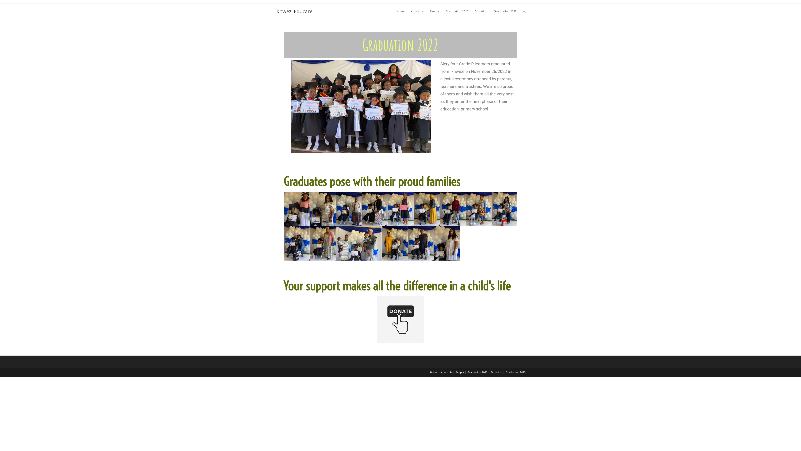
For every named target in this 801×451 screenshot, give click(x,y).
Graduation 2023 (516, 372)
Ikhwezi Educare (293, 11)
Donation (496, 372)
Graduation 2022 (477, 372)
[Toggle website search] (524, 11)
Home (433, 372)
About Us (446, 372)
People (460, 372)
